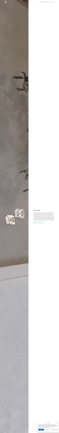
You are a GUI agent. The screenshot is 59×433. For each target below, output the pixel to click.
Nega (47, 429)
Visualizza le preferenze (54, 429)
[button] (57, 422)
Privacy (47, 431)
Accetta (41, 429)
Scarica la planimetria (38, 222)
